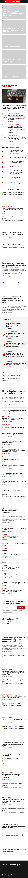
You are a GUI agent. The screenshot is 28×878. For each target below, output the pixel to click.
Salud (15, 135)
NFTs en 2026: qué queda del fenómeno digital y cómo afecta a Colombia (13, 640)
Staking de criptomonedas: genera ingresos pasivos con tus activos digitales (13, 744)
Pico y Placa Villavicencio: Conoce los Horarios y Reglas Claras (12, 568)
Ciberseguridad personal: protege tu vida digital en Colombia (14, 325)
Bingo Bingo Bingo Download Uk (15, 178)
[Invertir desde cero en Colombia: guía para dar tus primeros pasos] (14, 709)
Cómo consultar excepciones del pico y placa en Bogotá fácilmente (12, 536)
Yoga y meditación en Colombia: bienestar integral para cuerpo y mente (12, 209)
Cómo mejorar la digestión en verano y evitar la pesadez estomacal (13, 393)
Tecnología (16, 113)
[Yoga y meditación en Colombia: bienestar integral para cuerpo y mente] (14, 198)
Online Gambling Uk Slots (17, 183)
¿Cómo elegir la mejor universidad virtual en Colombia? (10, 511)
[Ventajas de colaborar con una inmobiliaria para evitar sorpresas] (14, 12)
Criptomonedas (11, 740)
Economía (6, 9)
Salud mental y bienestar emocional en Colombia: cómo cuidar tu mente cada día (13, 426)
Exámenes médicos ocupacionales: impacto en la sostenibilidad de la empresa (14, 466)
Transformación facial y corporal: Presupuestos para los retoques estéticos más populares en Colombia (13, 450)
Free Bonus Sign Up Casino (18, 157)
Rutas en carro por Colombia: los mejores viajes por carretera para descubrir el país (14, 265)
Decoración (10, 772)
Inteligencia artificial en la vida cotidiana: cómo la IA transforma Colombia (15, 335)
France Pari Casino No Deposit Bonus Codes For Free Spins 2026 (17, 172)
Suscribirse (21, 607)
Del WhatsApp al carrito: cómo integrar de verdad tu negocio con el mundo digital (15, 345)
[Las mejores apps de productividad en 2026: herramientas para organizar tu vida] (4, 126)
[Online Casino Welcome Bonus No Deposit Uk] (14, 57)
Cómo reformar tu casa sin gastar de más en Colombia (14, 850)
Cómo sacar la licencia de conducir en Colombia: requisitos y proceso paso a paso (12, 300)
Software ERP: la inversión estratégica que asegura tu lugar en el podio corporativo (15, 355)
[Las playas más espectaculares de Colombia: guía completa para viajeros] (14, 790)
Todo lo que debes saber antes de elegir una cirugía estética (14, 482)
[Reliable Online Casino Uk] (14, 42)
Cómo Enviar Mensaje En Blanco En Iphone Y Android (16, 364)
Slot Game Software (16, 167)
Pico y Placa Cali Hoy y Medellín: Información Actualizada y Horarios (14, 555)
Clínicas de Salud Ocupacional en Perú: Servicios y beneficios (12, 474)
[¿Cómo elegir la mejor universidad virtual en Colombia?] (14, 499)
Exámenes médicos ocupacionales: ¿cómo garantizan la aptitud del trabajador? (13, 458)
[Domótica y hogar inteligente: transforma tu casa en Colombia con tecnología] (14, 764)
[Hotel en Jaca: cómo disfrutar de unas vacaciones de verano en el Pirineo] (14, 27)
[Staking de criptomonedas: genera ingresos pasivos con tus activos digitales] (14, 732)
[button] (2, 1)
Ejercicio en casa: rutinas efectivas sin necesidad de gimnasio (12, 434)
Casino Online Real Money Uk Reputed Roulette (18, 162)
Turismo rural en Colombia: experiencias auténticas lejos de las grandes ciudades (13, 826)
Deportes (10, 206)
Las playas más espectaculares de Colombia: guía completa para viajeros (13, 801)
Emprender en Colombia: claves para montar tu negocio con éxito (14, 696)
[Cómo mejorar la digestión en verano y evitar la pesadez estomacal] (14, 381)
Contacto (4, 871)
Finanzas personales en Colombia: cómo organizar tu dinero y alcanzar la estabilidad (13, 672)
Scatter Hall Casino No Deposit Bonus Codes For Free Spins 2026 (17, 151)
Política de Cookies (11, 871)
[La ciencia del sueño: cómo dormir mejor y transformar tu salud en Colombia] (4, 137)
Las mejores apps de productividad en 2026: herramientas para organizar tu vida (16, 128)
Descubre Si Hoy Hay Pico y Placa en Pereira (14, 543)
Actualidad (4, 103)
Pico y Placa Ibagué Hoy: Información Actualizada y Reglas (12, 575)
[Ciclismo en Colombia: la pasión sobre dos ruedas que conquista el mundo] (14, 223)
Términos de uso (19, 871)
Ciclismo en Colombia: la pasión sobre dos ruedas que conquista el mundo (13, 234)
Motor (9, 261)
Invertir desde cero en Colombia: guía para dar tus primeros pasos (14, 720)
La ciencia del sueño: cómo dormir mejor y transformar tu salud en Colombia (17, 138)
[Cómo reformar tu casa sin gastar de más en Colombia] (14, 840)
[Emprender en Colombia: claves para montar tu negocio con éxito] (14, 686)
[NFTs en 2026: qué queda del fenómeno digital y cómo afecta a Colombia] (14, 628)
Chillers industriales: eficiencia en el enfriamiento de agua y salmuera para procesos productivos (14, 107)
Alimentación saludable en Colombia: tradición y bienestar (12, 442)
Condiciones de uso (7, 612)
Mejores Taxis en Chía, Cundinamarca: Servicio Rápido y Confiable (12, 591)
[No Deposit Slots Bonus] (14, 72)
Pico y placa (10, 526)
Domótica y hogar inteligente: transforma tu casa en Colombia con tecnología (13, 776)
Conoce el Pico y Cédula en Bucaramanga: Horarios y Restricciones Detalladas (13, 583)
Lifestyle (5, 26)
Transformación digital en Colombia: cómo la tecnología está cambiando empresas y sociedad (17, 117)
